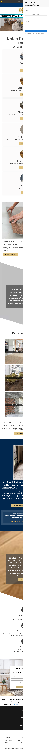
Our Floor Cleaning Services (19, 505)
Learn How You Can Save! (10, 254)
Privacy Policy (15, 704)
